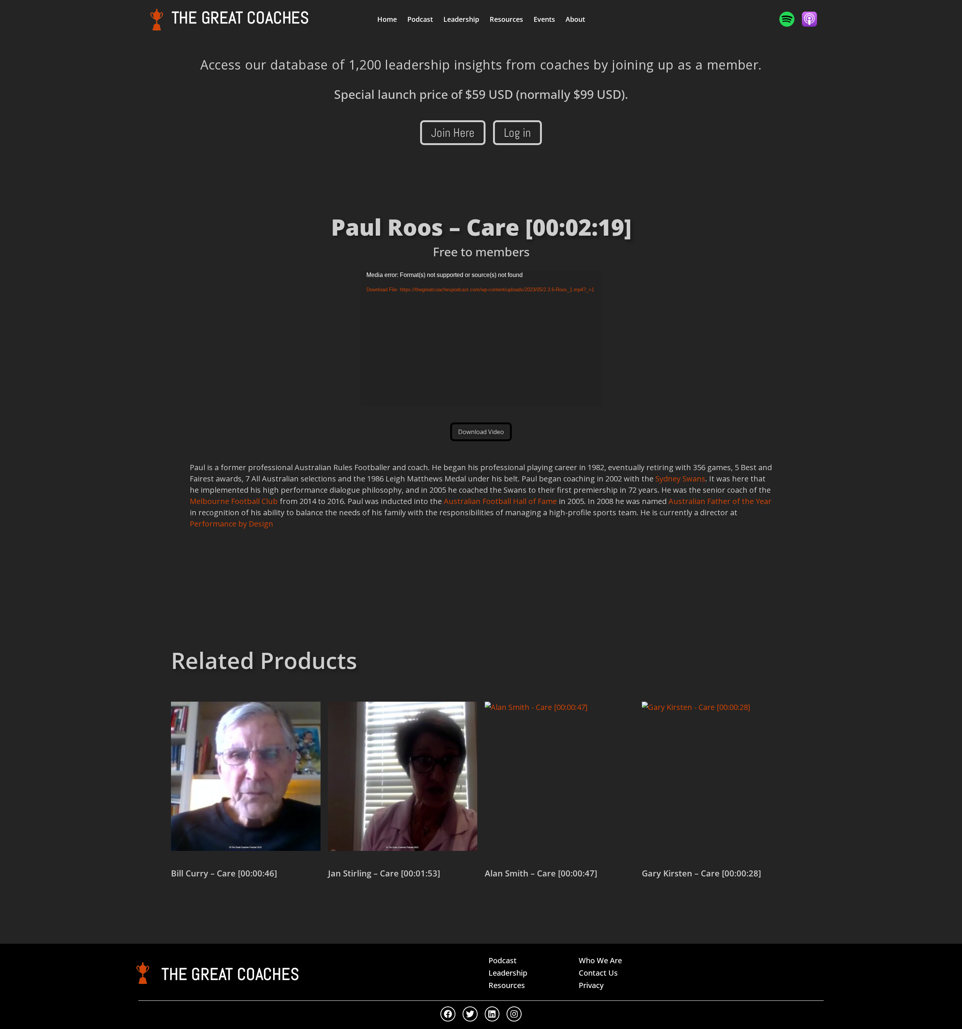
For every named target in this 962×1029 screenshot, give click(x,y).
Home (387, 19)
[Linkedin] (492, 1013)
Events (544, 19)
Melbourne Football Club (234, 501)
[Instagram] (514, 1013)
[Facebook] (447, 1013)
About (575, 19)
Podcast (420, 19)
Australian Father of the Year (720, 501)
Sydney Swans (680, 479)
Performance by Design (231, 524)
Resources (506, 19)
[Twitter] (470, 1013)
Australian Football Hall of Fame (500, 501)
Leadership (461, 19)
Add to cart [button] (198, 900)
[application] (481, 338)
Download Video (481, 432)
